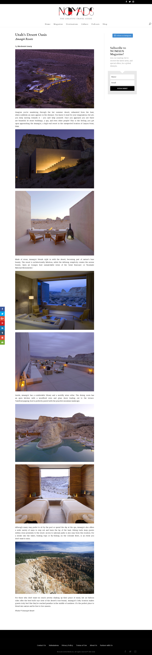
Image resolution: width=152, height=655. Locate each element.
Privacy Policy (67, 645)
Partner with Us (106, 645)
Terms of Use (81, 645)
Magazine (58, 24)
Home (47, 24)
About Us (93, 645)
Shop (105, 24)
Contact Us (41, 645)
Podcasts (95, 24)
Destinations (72, 24)
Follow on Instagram (123, 35)
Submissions (54, 645)
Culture (84, 24)
